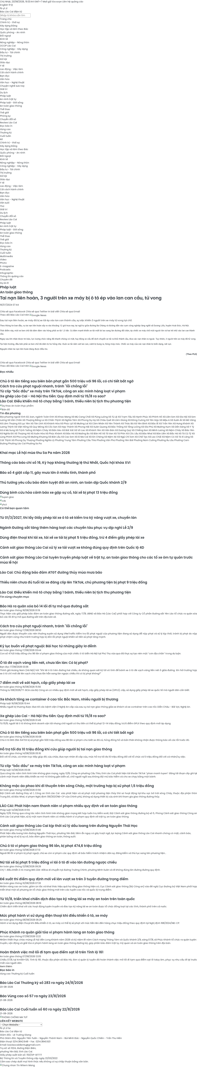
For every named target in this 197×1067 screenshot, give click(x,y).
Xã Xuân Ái (176, 420)
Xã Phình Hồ (156, 416)
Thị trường (6, 55)
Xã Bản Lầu (54, 436)
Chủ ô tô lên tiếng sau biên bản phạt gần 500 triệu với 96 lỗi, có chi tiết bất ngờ (66, 381)
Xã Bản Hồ (96, 433)
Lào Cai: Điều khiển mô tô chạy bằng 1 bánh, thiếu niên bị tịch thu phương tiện (65, 401)
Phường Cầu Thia (87, 440)
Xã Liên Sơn (169, 416)
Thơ (2, 206)
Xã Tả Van (108, 433)
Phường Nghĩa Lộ (45, 440)
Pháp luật (5, 95)
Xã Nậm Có (168, 436)
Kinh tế (4, 39)
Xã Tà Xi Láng (182, 436)
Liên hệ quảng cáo (72, 1)
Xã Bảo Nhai (146, 433)
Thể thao (5, 109)
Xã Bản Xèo (55, 430)
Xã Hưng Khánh (182, 423)
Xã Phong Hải (82, 426)
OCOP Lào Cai (8, 45)
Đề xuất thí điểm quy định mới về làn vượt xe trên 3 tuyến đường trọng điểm (64, 879)
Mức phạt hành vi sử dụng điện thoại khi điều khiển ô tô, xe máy (54, 915)
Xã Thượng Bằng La (33, 420)
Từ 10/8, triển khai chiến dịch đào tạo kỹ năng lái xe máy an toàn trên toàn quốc (67, 899)
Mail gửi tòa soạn (52, 1)
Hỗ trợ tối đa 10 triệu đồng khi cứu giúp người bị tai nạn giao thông (56, 749)
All (1, 139)
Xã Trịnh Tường (24, 430)
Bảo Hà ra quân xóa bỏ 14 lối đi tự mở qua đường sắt (44, 606)
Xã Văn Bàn (108, 430)
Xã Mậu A (164, 420)
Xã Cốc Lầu (132, 433)
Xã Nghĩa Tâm (70, 420)
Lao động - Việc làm (11, 69)
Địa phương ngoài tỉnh (13, 416)
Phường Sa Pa (34, 443)
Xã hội (3, 59)
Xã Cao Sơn (68, 436)
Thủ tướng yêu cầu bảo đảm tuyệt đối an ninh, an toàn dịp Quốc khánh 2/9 (63, 482)
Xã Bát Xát (68, 430)
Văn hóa (4, 79)
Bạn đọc (4, 75)
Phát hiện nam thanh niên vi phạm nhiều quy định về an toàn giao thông (68, 805)
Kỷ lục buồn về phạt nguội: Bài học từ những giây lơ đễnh (48, 646)
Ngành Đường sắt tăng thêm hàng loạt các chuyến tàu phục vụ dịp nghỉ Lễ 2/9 (66, 527)
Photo (3, 262)
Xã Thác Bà (127, 423)
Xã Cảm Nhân (97, 423)
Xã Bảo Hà (69, 433)
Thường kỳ (6, 132)
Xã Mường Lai (81, 423)
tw (9, 1028)
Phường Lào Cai (17, 443)
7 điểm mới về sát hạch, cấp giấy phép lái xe (37, 682)
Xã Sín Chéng (96, 436)
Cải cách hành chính (11, 72)
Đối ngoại (5, 35)
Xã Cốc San (51, 426)
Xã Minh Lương (157, 430)
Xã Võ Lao (80, 430)
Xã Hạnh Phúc (140, 416)
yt (4, 8)
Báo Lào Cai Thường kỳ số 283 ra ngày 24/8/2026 (41, 982)
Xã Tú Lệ (113, 416)
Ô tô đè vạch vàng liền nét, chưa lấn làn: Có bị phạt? (44, 662)
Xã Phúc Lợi (66, 423)
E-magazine (7, 266)
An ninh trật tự (8, 99)
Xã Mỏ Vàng (189, 420)
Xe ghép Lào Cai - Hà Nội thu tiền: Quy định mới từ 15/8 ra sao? (53, 396)
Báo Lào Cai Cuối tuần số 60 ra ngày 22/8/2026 (40, 1009)
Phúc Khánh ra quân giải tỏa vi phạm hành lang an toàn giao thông (57, 932)
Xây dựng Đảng (8, 25)
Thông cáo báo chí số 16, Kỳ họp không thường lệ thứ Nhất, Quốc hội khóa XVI (65, 462)
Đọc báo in (6, 125)
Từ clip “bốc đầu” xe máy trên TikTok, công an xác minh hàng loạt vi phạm (62, 391)
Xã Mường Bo (82, 433)
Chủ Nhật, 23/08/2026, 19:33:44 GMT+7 (21, 1)
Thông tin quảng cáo (11, 276)
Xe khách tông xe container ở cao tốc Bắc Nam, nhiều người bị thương (59, 699)
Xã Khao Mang (63, 416)
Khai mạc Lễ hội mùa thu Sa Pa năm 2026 (35, 452)
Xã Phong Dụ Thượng (24, 440)
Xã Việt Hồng (21, 426)
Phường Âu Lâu (165, 440)
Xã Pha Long (20, 436)
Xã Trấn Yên (166, 423)
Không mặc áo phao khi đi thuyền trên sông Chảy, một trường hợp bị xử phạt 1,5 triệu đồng (77, 785)
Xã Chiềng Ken (140, 430)
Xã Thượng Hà (22, 433)
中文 (11, 4)
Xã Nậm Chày (41, 430)
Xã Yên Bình (141, 423)
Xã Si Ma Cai (82, 436)
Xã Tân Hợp (152, 420)
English (4, 4)
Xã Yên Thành (113, 423)
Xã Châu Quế (104, 420)
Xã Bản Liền (160, 433)
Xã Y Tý (190, 426)
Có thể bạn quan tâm (14, 508)
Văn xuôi (4, 202)
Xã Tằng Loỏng (132, 426)
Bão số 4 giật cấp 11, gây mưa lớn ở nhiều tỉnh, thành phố (48, 472)
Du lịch (4, 92)
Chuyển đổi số (8, 119)
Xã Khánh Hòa (52, 423)
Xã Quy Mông (37, 426)
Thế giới (4, 112)
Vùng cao (5, 129)
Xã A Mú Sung (8, 430)
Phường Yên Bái (125, 440)
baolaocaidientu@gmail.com (23, 1044)
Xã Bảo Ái (153, 423)
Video (3, 259)
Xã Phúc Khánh (54, 433)
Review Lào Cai (8, 122)
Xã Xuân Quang (99, 426)
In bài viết (53, 311)
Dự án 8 (4, 283)
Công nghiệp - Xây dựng (14, 49)
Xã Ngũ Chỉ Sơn (126, 436)
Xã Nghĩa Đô (7, 433)
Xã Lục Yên (24, 423)
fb (1, 8)
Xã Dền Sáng (178, 426)
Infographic (6, 273)
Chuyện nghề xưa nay (12, 85)
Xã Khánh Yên (94, 430)
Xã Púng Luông (99, 416)
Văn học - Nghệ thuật (12, 82)
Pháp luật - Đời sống (11, 102)
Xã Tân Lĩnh (37, 423)
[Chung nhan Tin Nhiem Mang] (17, 1064)
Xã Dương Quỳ (123, 430)
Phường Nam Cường (145, 440)
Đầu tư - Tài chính (10, 52)
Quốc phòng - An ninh (12, 32)
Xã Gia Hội (182, 416)
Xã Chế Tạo (141, 436)
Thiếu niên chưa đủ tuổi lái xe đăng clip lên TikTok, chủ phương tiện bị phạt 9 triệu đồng (73, 582)
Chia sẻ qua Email (70, 311)
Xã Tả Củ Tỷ (185, 433)
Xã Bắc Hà (173, 433)
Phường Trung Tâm (66, 440)
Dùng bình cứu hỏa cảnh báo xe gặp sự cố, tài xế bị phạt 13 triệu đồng (59, 492)
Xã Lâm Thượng (9, 423)
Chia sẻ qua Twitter (37, 311)
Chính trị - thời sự (10, 22)
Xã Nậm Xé (110, 436)
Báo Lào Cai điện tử (11, 11)
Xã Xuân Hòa (38, 433)
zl (6, 8)
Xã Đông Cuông (137, 420)
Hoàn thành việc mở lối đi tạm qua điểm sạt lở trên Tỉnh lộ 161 (51, 952)
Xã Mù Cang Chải (81, 416)
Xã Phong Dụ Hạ (87, 420)
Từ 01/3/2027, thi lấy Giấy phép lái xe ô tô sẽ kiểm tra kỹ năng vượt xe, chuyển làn (68, 517)
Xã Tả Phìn (120, 433)
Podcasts (5, 269)
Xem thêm (6, 966)
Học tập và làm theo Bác (14, 29)
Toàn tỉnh (49, 416)
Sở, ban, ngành (34, 416)
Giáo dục (5, 62)
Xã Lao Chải (155, 436)
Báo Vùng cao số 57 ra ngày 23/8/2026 (33, 996)
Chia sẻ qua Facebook (12, 311)
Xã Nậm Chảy (173, 430)
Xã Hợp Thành (66, 426)
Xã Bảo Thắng (116, 426)
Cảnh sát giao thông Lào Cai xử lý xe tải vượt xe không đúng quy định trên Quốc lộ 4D (72, 547)
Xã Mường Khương (37, 436)
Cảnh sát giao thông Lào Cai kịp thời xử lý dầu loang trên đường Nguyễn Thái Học (69, 825)
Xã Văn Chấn (14, 420)
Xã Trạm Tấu (125, 416)
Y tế (2, 65)
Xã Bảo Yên (187, 430)
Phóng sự (5, 115)
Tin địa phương (10, 413)
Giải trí (3, 89)
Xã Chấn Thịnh (53, 420)
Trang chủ (5, 19)
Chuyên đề (6, 279)
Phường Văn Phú (106, 440)
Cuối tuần (5, 136)
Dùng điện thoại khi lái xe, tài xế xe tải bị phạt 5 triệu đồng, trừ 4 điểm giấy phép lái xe (72, 537)
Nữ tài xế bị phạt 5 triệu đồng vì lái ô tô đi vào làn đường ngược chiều (58, 862)
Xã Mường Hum (162, 426)
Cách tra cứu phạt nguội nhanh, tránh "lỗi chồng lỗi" (44, 386)
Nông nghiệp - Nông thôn (14, 42)
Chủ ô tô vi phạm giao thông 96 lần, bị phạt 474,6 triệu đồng (51, 845)
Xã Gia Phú (147, 426)
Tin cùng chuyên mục (14, 597)
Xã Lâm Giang (120, 420)
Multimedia (6, 256)
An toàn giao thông (11, 105)
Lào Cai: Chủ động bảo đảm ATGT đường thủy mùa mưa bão (51, 572)
